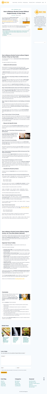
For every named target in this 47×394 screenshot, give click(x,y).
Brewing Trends (32, 2)
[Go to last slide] (3, 336)
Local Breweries (38, 2)
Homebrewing (16, 9)
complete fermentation (25, 207)
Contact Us (3, 382)
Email (18, 367)
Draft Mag (13, 15)
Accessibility (3, 383)
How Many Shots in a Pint (19, 278)
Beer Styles (17, 382)
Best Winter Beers (32, 381)
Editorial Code (3, 384)
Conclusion (5, 35)
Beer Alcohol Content (33, 385)
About (43, 2)
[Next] (29, 336)
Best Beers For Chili (32, 382)
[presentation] (6, 331)
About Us (2, 381)
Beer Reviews (15, 2)
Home (12, 9)
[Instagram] (44, 379)
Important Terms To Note (7, 34)
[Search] (45, 42)
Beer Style (20, 2)
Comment (3, 356)
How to (20, 9)
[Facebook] (44, 378)
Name (2, 367)
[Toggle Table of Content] (28, 29)
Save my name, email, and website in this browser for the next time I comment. (14, 370)
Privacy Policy (3, 385)
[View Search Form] (45, 2)
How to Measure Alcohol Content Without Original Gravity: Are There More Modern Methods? (15, 32)
